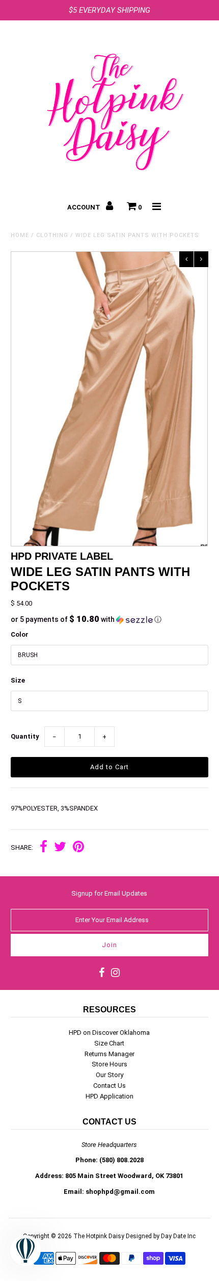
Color (20, 634)
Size (18, 680)
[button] (109, 619)
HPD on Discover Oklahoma (109, 1032)
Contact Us (109, 1085)
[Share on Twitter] (60, 848)
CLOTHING (52, 235)
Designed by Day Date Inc (161, 1236)
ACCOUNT (84, 207)
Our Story (109, 1075)
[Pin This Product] (78, 848)
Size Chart (109, 1043)
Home (20, 235)
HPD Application (109, 1096)
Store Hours (109, 1064)
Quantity (25, 736)
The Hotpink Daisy (98, 1236)
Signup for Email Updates (109, 893)
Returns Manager (109, 1054)
